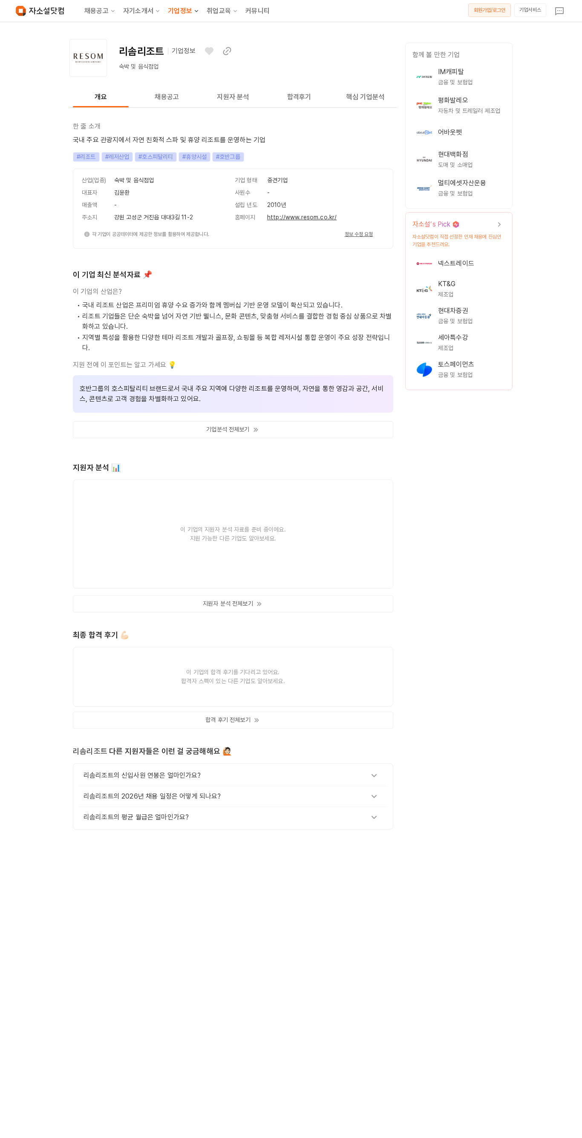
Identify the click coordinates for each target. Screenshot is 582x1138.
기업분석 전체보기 (227, 429)
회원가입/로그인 (490, 10)
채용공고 (96, 11)
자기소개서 (138, 11)
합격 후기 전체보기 (227, 719)
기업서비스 (530, 10)
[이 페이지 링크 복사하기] (227, 51)
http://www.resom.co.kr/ (302, 217)
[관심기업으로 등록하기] (209, 51)
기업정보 (180, 11)
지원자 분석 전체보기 (228, 603)
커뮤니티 (257, 11)
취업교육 (219, 11)
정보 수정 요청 (359, 234)
